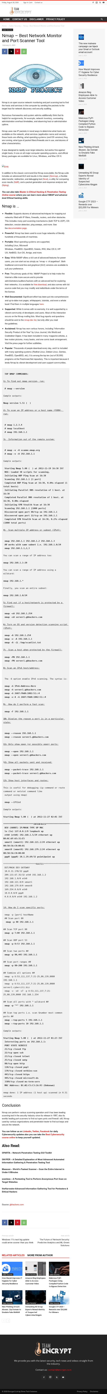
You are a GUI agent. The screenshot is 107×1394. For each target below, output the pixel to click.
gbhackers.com (17, 1204)
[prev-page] (3, 1320)
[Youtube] (103, 2)
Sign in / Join (27, 2)
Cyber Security (15, 26)
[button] (101, 19)
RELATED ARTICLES (13, 1255)
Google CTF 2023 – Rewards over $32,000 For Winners (58, 1309)
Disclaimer (37, 19)
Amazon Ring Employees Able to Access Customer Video (35, 1281)
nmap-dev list (30, 319)
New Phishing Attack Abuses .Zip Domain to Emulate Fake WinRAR (11, 1309)
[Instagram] (96, 2)
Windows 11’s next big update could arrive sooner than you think (17, 1241)
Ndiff (16, 182)
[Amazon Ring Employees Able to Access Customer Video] (35, 1269)
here (42, 303)
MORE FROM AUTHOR (40, 1255)
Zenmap (53, 175)
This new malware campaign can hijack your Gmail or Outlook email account (89, 48)
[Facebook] (93, 2)
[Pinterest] (17, 51)
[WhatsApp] (24, 51)
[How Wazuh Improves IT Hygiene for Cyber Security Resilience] (12, 1269)
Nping (5, 185)
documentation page (17, 228)
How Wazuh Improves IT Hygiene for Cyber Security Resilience (12, 1281)
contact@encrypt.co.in (59, 1369)
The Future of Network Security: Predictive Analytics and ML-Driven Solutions (53, 1242)
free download (40, 284)
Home (6, 19)
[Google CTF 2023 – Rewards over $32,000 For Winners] (59, 1297)
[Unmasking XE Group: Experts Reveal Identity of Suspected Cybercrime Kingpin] (35, 1297)
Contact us (38, 2)
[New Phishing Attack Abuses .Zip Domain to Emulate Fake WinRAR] (12, 1297)
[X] (100, 2)
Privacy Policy (55, 19)
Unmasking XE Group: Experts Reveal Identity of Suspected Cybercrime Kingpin (89, 178)
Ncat (45, 178)
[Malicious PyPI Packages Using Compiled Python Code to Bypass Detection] (59, 1269)
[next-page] (8, 1320)
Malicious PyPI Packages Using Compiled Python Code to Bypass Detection (87, 124)
